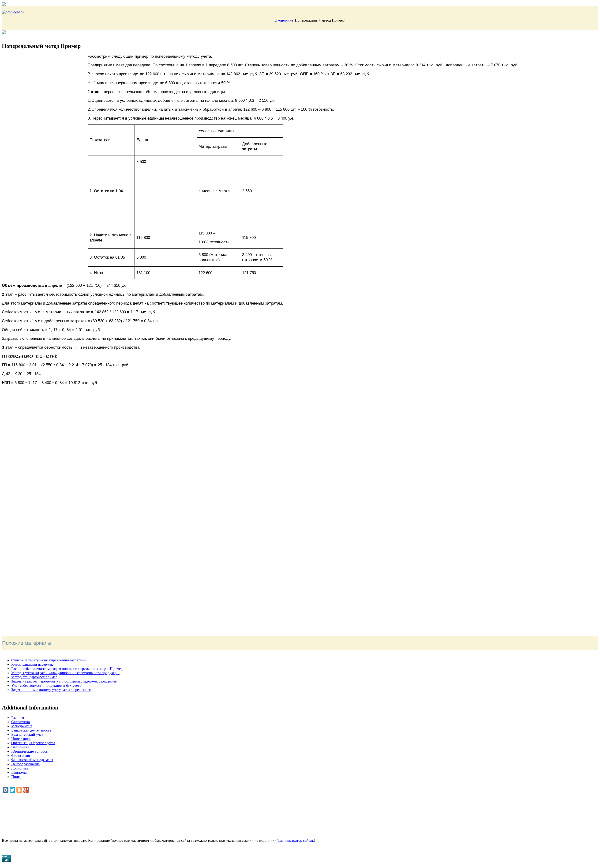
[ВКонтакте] (5, 790)
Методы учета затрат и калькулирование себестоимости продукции (65, 673)
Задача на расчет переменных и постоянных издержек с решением (64, 681)
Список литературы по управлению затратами (48, 660)
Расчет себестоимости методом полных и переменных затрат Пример (67, 669)
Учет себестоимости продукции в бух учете (46, 685)
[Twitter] (12, 790)
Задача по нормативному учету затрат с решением (51, 690)
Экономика (284, 20)
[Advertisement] (44, 90)
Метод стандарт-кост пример (34, 677)
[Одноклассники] (19, 790)
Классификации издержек (32, 664)
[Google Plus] (26, 790)
